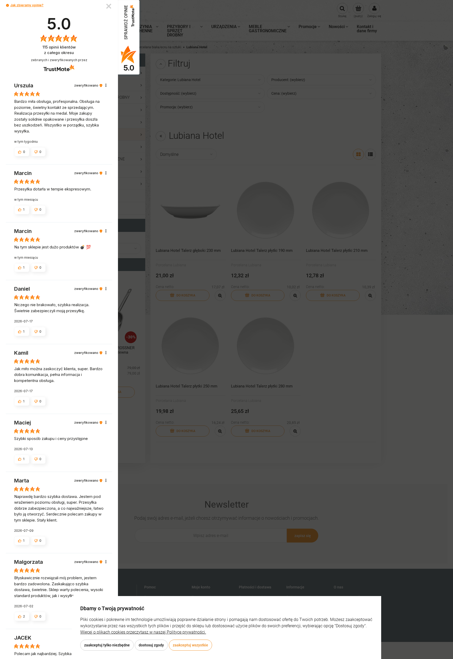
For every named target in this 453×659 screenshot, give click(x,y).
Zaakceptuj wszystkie (190, 645)
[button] (7, 5)
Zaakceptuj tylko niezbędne (107, 645)
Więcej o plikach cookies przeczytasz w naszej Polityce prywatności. (143, 632)
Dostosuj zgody (151, 645)
